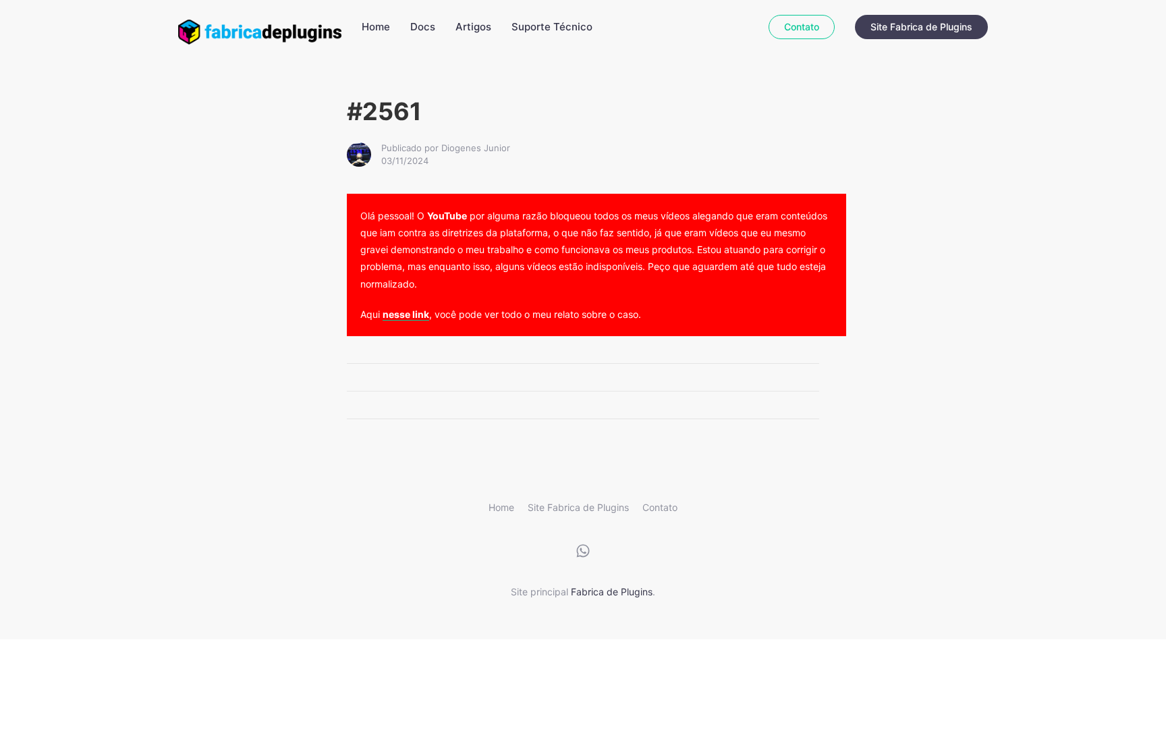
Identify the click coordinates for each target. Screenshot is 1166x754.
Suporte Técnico (551, 26)
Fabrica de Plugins (612, 591)
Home (376, 26)
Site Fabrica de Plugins (921, 26)
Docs (422, 26)
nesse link (406, 314)
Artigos (473, 26)
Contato (801, 26)
